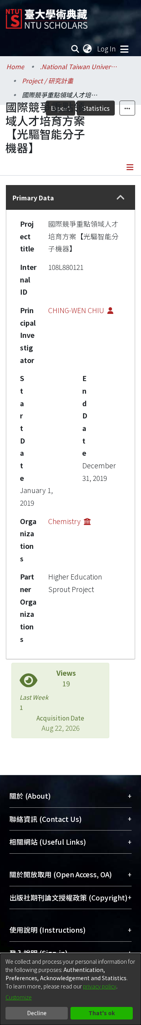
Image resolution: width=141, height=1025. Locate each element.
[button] (120, 197)
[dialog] (70, 989)
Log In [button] (107, 48)
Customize (18, 997)
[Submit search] (75, 48)
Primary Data (33, 197)
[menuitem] (87, 49)
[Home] (46, 16)
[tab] (70, 197)
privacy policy (99, 986)
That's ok (102, 1013)
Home (15, 66)
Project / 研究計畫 (47, 80)
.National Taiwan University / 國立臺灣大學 (79, 66)
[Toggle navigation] (124, 48)
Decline (37, 1013)
